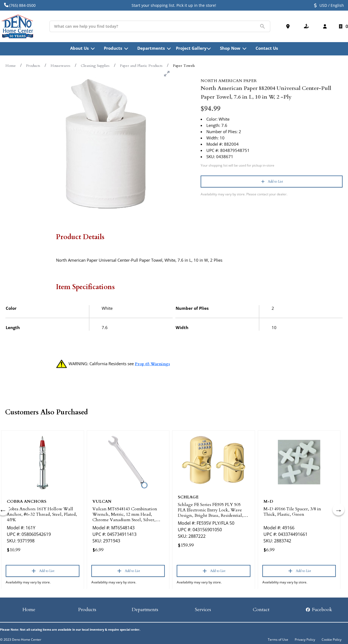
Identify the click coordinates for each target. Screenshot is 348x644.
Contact (261, 610)
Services (203, 610)
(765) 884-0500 (22, 5)
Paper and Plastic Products (141, 65)
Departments (145, 610)
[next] (338, 509)
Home (10, 65)
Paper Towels (184, 65)
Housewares (60, 65)
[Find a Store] (289, 26)
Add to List (275, 181)
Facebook (321, 610)
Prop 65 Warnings (152, 364)
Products (33, 65)
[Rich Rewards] (307, 26)
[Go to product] (42, 462)
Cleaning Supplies (95, 65)
